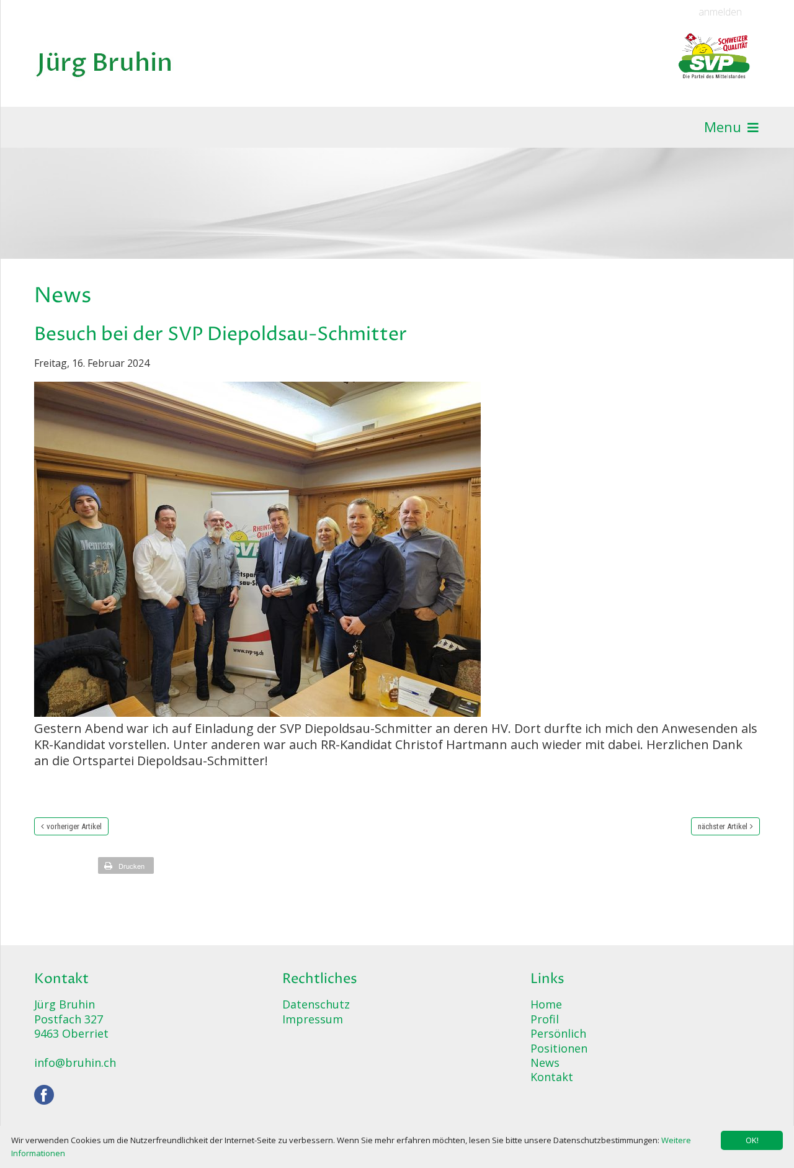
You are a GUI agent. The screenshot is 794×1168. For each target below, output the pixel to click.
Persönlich (558, 1033)
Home (546, 1004)
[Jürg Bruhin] (104, 62)
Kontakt (551, 1076)
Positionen (558, 1048)
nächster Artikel (722, 826)
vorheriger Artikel (74, 826)
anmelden (720, 12)
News (545, 1062)
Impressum (312, 1019)
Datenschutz (316, 1004)
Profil (544, 1019)
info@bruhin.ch (75, 1062)
